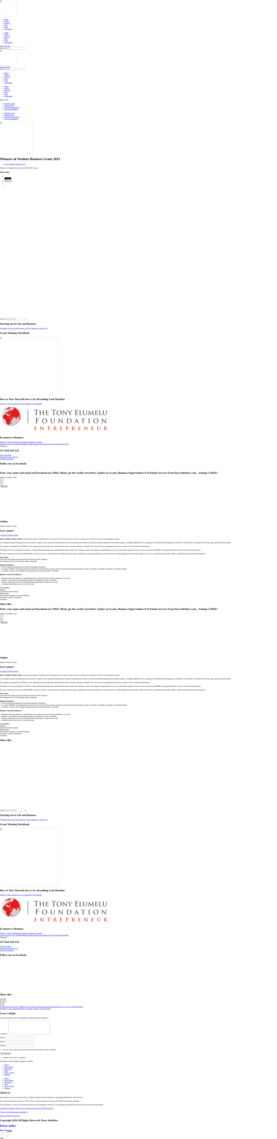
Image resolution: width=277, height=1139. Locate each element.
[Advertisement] (65, 220)
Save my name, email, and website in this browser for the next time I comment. (29, 1050)
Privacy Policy (9, 1073)
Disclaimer (8, 1069)
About (6, 1065)
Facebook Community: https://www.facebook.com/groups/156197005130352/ (26, 1108)
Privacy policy (8, 1125)
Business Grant (9, 104)
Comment (4, 1034)
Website (2, 1045)
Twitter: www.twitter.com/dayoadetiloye (13, 1112)
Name (2, 1037)
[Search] (26, 319)
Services (7, 23)
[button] (138, 100)
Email (2, 1041)
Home (6, 19)
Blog (6, 25)
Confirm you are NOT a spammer (14, 1058)
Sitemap (7, 1075)
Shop (6, 27)
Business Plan (9, 105)
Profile (6, 21)
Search (2, 48)
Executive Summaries (11, 107)
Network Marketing (11, 109)
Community (8, 29)
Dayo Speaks (8, 1067)
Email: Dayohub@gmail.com (10, 1116)
